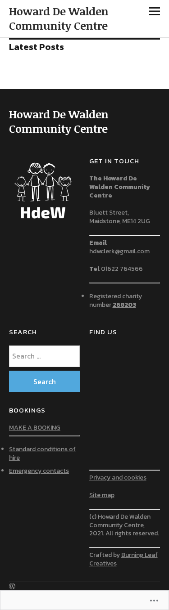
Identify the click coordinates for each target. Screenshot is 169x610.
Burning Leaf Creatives (123, 559)
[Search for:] (44, 355)
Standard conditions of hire (42, 453)
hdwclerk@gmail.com (119, 251)
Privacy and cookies (117, 477)
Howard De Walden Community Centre (59, 18)
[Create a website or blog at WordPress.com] (12, 587)
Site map (101, 495)
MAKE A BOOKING (34, 427)
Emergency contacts (39, 470)
